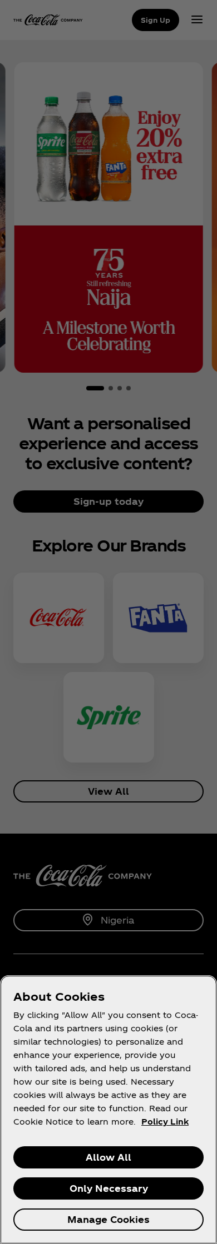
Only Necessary (109, 1188)
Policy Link (165, 1121)
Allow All (108, 1157)
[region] (108, 1109)
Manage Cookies (108, 1219)
